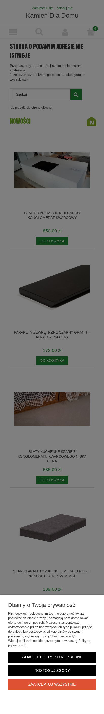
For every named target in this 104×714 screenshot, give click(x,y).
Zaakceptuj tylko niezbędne (52, 657)
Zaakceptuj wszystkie (52, 684)
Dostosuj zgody (52, 670)
